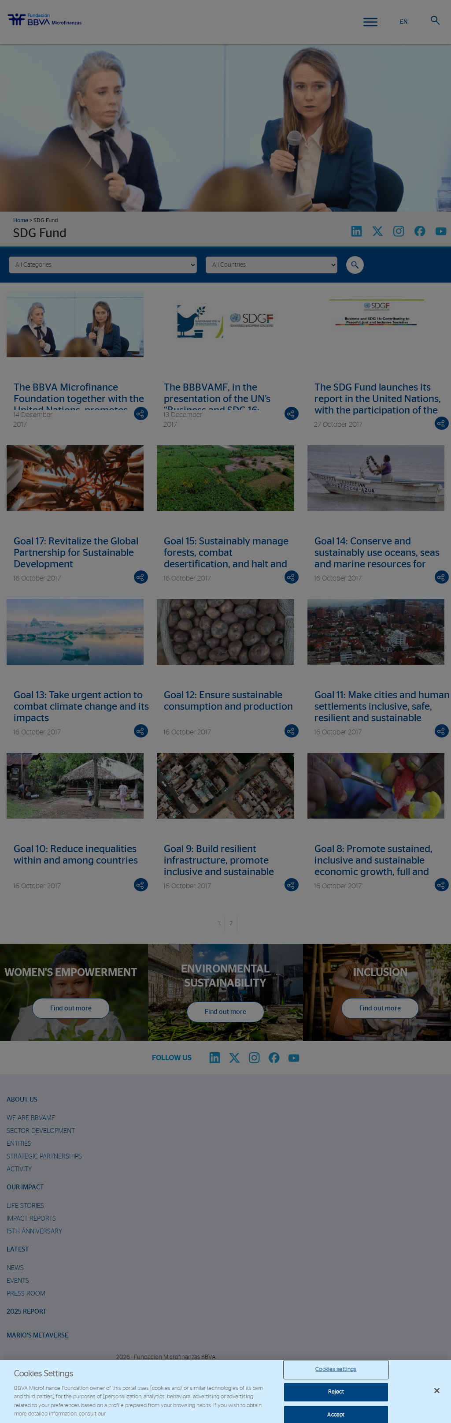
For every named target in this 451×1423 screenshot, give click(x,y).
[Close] (437, 1391)
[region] (225, 1391)
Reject (336, 1392)
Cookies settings (335, 1370)
